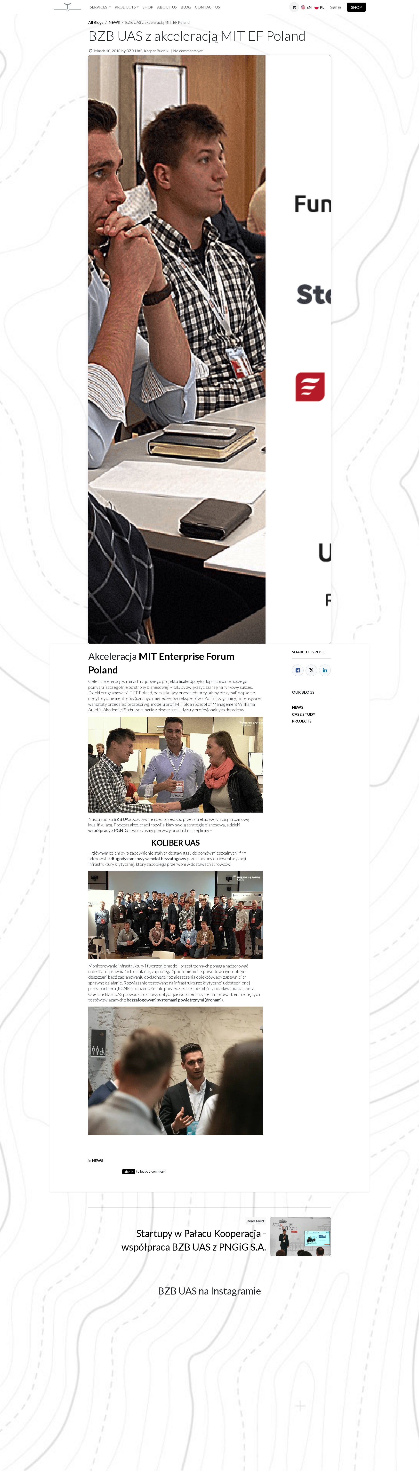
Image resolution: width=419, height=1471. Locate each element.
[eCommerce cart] (294, 7)
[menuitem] (100, 7)
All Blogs (95, 22)
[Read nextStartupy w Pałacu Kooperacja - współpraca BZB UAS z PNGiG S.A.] (300, 1236)
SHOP (356, 7)
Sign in (335, 7)
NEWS (114, 22)
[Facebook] (298, 670)
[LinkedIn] (325, 670)
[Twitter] (311, 670)
